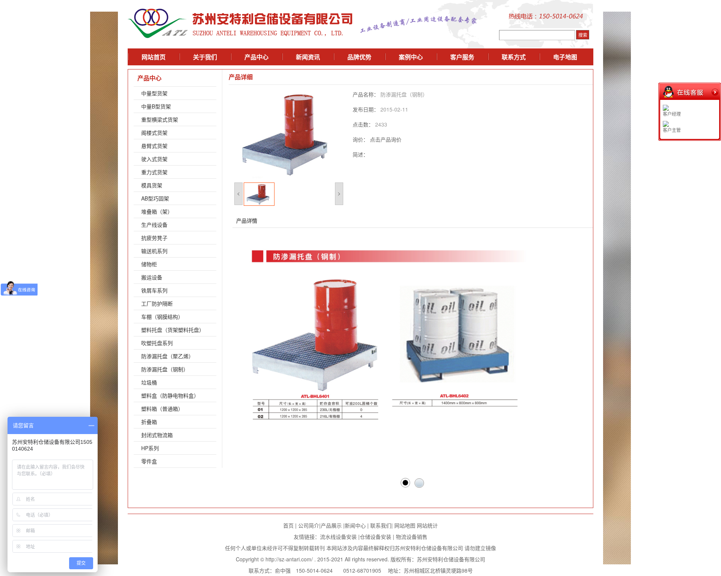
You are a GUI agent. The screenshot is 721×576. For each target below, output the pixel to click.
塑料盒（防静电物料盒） (170, 395)
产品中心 (149, 78)
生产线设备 (154, 224)
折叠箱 (149, 421)
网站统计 (427, 525)
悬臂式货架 (154, 145)
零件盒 (149, 461)
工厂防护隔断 (157, 303)
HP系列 (150, 448)
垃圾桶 (149, 382)
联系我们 (380, 525)
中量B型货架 (156, 106)
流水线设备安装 (338, 536)
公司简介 (308, 525)
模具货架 (151, 185)
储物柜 (149, 264)
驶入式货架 (154, 159)
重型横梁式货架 (159, 119)
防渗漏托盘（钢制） (165, 369)
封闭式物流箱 (157, 435)
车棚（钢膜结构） (162, 316)
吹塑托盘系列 (157, 343)
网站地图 (404, 525)
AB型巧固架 (155, 198)
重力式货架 (154, 172)
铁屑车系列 (154, 290)
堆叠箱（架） (157, 211)
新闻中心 (355, 525)
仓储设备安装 (375, 536)
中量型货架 (154, 93)
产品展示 (331, 525)
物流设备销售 (410, 536)
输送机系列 (154, 251)
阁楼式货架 (154, 132)
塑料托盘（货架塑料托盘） (172, 329)
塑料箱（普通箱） (162, 408)
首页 (288, 525)
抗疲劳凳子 (154, 237)
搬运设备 (151, 277)
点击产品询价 (385, 139)
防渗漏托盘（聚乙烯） (167, 356)
